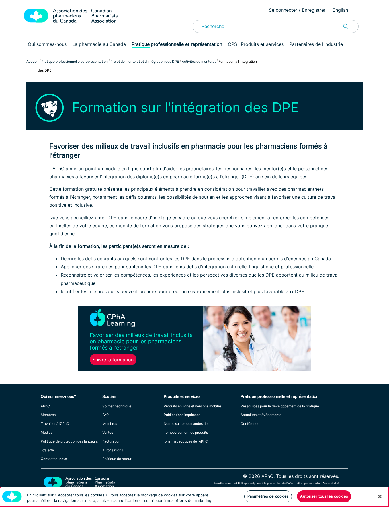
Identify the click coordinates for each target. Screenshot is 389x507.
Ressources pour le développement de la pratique (280, 406)
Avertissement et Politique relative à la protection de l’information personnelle (267, 483)
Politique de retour (116, 459)
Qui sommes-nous (47, 44)
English (340, 10)
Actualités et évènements (261, 415)
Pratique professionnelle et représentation (177, 44)
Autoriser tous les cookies (324, 496)
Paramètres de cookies (268, 496)
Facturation (111, 441)
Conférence (250, 423)
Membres (48, 415)
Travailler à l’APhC (55, 423)
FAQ (105, 415)
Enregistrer (313, 10)
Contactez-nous (54, 459)
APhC (45, 406)
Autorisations (112, 450)
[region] (194, 497)
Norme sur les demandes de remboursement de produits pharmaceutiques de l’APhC (186, 432)
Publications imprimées (182, 415)
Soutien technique (116, 406)
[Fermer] (380, 496)
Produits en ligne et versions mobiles (193, 406)
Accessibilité (330, 483)
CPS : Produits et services (256, 44)
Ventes (107, 432)
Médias (46, 432)
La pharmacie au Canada (99, 44)
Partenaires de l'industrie (316, 44)
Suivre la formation (113, 359)
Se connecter (283, 10)
